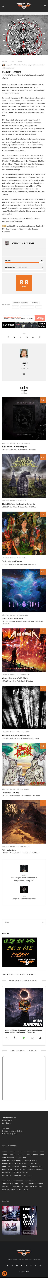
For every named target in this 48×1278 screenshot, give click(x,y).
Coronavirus (31, 1160)
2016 (24, 1152)
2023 (24, 1154)
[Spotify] (26, 1265)
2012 (5, 1152)
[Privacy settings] (4, 1273)
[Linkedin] (21, 1265)
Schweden (7, 1186)
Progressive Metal (11, 1183)
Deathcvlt (35, 302)
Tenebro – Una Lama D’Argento (12, 561)
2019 (42, 1152)
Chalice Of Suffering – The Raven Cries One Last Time (18, 504)
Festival (6, 1166)
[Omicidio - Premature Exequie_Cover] (24, 707)
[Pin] (20, 337)
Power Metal (31, 1181)
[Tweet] (14, 337)
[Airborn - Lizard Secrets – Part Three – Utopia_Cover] (24, 650)
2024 (30, 1154)
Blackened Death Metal (21, 302)
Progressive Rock (29, 1183)
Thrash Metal (37, 1186)
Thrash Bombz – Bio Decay (10, 792)
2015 (17, 1152)
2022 (17, 1154)
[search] (43, 922)
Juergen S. (9, 65)
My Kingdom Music (27, 307)
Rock (41, 1183)
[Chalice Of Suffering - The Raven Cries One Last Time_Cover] (24, 476)
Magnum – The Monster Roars (24, 897)
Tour (20, 1189)
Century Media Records (13, 1160)
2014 (11, 1152)
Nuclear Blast (25, 1178)
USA (26, 1189)
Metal (25, 1172)
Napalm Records (10, 1178)
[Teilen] (8, 337)
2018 (36, 1152)
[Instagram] (17, 1265)
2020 (5, 1154)
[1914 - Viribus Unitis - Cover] (24, 822)
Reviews (24, 65)
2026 (42, 1154)
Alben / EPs (17, 65)
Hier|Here (19, 1131)
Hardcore (37, 1166)
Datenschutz (36, 1260)
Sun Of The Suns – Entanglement (12, 618)
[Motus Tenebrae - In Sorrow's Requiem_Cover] (24, 418)
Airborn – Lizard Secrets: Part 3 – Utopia (14, 678)
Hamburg (27, 1166)
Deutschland (21, 1163)
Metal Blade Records (12, 1175)
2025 (36, 1154)
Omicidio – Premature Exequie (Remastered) (16, 735)
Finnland (17, 1166)
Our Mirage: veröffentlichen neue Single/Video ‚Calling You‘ (24, 878)
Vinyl (29, 65)
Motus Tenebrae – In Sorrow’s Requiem (14, 447)
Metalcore (28, 1175)
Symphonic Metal (21, 1186)
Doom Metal (35, 1163)
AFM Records (8, 1157)
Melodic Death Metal (12, 1172)
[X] (12, 1265)
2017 (30, 1152)
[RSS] (31, 1265)
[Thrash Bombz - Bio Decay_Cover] (24, 764)
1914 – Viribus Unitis (9, 850)
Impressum (28, 1260)
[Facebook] (7, 1265)
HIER (4, 226)
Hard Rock (7, 1169)
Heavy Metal (20, 1169)
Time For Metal (9, 1189)
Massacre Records (35, 1169)
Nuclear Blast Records (13, 1181)
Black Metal (22, 1157)
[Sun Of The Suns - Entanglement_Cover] (24, 590)
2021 (11, 1154)
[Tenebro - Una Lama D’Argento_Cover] (24, 533)
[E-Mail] (27, 337)
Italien (16, 307)
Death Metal (8, 1163)
